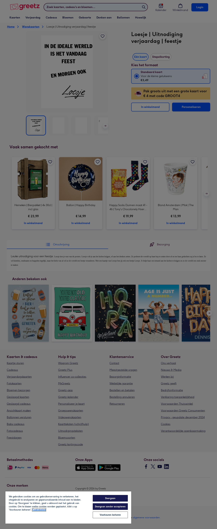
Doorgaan (110, 498)
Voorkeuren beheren (110, 515)
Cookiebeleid (39, 510)
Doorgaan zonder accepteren (110, 506)
